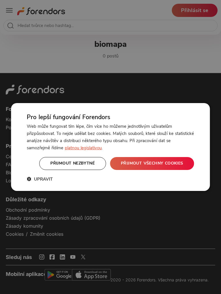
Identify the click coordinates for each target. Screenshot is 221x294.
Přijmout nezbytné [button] (72, 163)
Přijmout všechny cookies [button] (152, 163)
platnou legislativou (83, 148)
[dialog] (110, 147)
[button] (40, 179)
